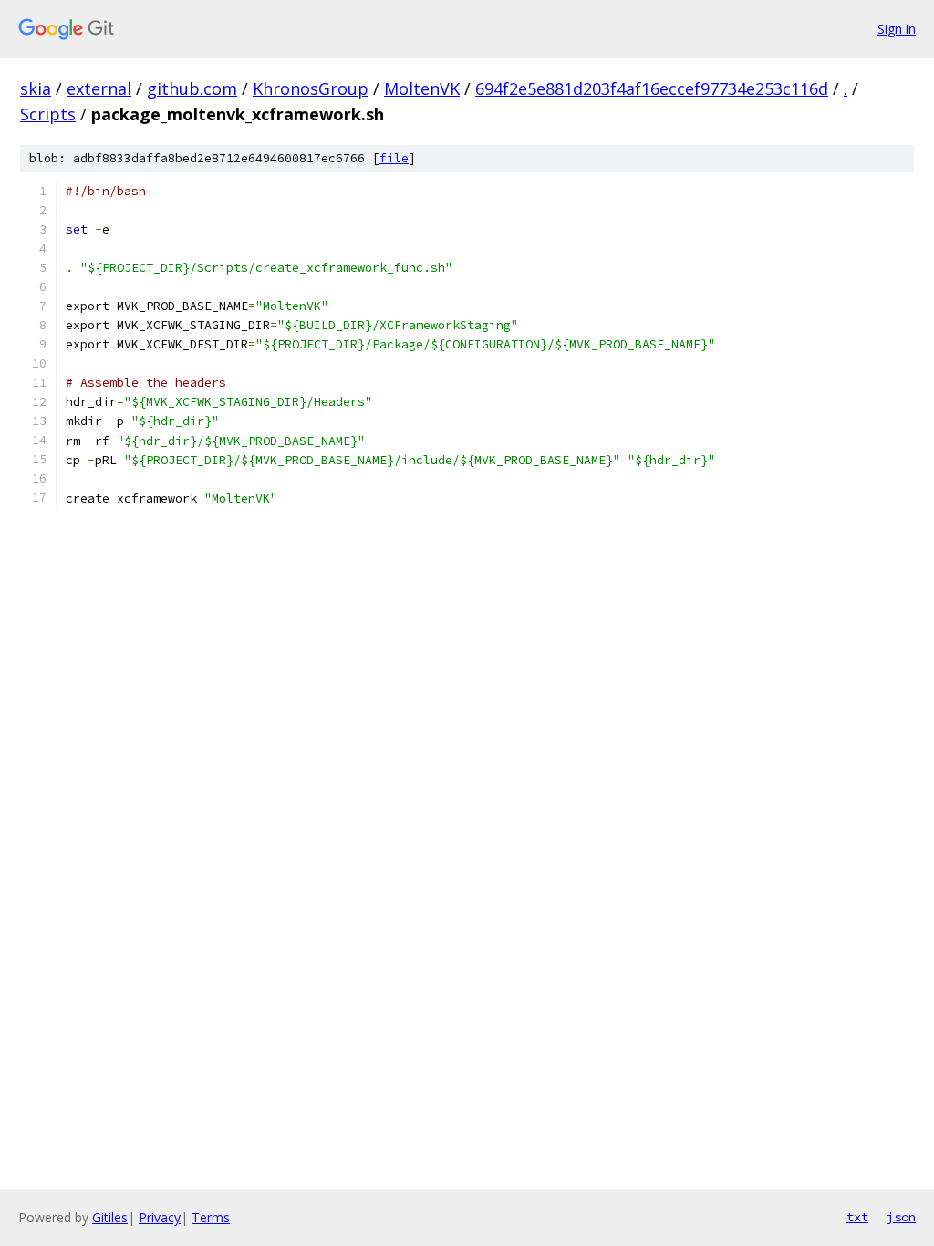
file (394, 158)
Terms (211, 1217)
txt (857, 1217)
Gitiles (110, 1217)
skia (35, 88)
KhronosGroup (310, 88)
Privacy (160, 1217)
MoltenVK (422, 88)
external (99, 88)
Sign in (896, 28)
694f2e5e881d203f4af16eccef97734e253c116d (651, 88)
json (901, 1217)
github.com (192, 88)
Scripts (48, 114)
